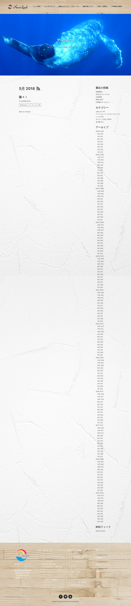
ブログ (71, 47)
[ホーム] (17, 8)
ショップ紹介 (62, 47)
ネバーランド (52, 47)
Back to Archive (24, 112)
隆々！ (23, 97)
